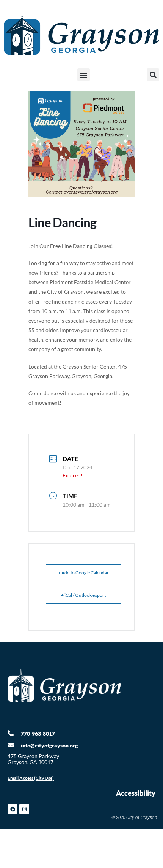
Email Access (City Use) (31, 778)
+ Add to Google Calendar (83, 572)
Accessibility (135, 793)
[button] (83, 74)
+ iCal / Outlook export (83, 595)
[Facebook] (12, 809)
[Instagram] (24, 809)
